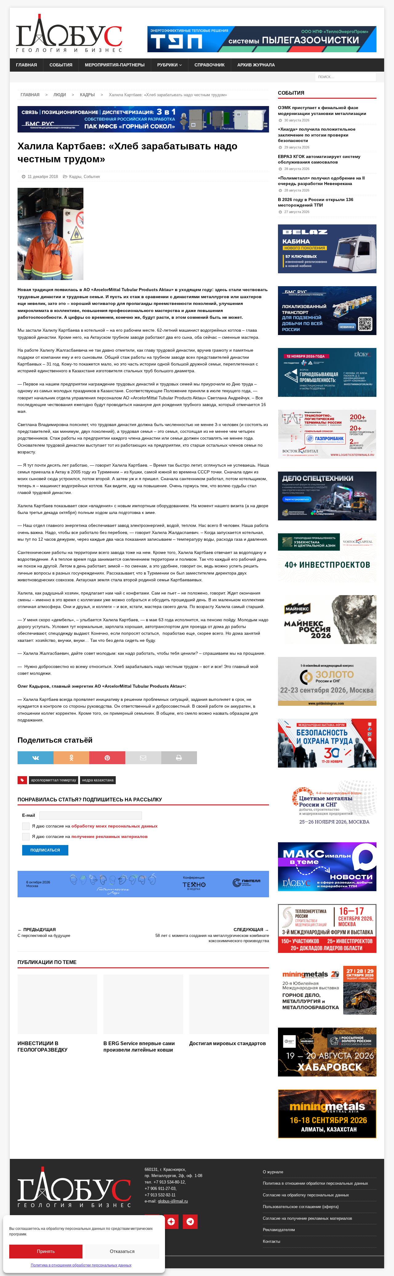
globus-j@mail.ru (173, 1201)
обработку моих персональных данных (114, 826)
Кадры (75, 176)
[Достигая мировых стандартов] (229, 1005)
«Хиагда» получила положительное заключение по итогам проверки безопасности (317, 135)
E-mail (28, 815)
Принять (46, 1251)
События (61, 64)
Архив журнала (256, 64)
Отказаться (122, 1251)
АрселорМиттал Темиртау (53, 780)
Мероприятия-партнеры (115, 64)
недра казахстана (98, 780)
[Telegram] (190, 1222)
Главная (26, 64)
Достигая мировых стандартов (227, 1043)
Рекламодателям (279, 1229)
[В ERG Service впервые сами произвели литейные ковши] (143, 1005)
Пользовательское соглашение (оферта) (301, 1206)
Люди (60, 95)
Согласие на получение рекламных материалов (307, 1218)
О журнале (273, 1172)
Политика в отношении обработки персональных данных (81, 1265)
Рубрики (167, 64)
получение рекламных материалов (109, 836)
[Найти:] (345, 76)
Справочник (210, 64)
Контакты (271, 1241)
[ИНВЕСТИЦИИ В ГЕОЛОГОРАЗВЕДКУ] (57, 1005)
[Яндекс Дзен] (171, 1222)
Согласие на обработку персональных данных (306, 1195)
